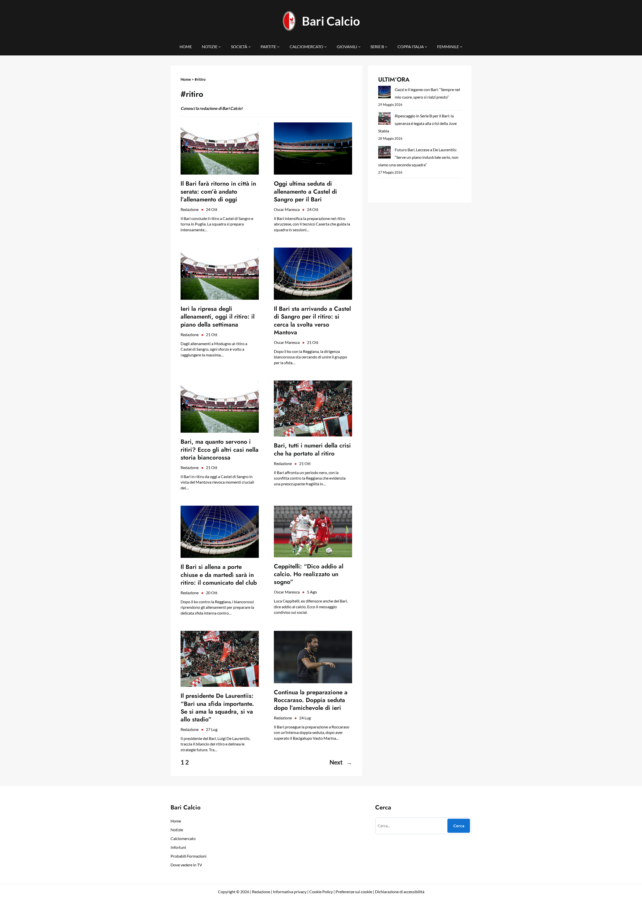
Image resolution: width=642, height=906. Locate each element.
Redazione (190, 209)
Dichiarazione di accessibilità (399, 891)
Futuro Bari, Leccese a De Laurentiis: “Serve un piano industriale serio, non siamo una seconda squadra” (418, 157)
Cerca (458, 825)
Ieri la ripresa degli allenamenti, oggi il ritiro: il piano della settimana (218, 316)
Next (341, 762)
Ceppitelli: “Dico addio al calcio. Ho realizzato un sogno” (308, 574)
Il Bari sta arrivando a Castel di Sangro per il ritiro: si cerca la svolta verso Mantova (312, 320)
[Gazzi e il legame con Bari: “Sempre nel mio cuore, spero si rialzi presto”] (384, 93)
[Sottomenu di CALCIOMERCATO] (325, 46)
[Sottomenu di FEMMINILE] (461, 46)
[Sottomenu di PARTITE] (278, 46)
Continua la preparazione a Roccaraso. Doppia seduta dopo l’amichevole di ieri (311, 700)
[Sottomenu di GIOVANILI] (359, 46)
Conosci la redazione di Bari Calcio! (212, 108)
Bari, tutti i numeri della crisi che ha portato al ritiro (312, 449)
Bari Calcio (331, 21)
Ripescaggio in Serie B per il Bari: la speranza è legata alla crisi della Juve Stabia (417, 123)
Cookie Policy (321, 891)
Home (186, 79)
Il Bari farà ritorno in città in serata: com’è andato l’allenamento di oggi (218, 191)
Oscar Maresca (287, 209)
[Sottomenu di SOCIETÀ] (249, 46)
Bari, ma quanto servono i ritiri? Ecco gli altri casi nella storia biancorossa (220, 449)
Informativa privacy (289, 891)
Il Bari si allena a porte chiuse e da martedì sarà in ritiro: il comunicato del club (219, 574)
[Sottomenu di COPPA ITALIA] (426, 46)
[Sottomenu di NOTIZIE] (219, 46)
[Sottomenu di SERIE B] (386, 46)
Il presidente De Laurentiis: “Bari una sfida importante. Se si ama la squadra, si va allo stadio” (217, 707)
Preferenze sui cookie (354, 891)
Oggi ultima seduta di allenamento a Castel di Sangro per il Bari (305, 191)
